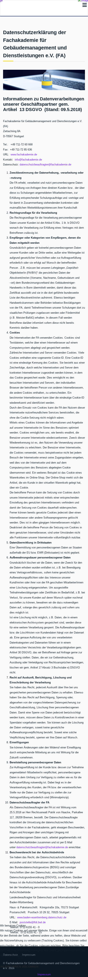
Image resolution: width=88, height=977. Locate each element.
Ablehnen (30, 966)
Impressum (44, 974)
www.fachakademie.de (24, 154)
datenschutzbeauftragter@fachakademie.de (45, 164)
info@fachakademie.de (28, 159)
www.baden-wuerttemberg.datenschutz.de (41, 917)
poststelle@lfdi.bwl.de (33, 922)
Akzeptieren (10, 966)
